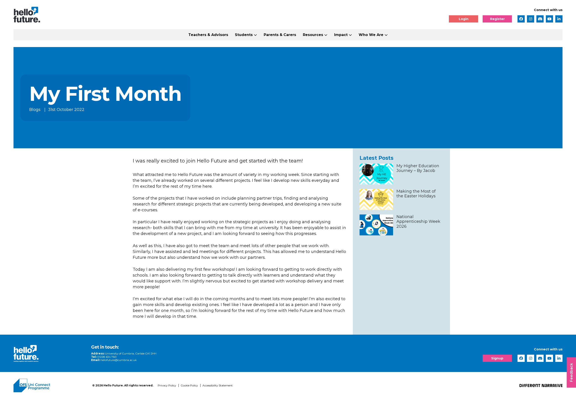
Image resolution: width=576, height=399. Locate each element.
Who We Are (371, 35)
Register (497, 19)
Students (244, 35)
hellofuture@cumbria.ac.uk (119, 360)
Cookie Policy (189, 385)
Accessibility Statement (217, 385)
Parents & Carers (280, 35)
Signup (497, 358)
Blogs (34, 109)
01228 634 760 (107, 356)
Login (463, 19)
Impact (341, 35)
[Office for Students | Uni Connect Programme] (50, 385)
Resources (313, 35)
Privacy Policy (167, 385)
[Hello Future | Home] (27, 15)
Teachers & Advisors (208, 35)
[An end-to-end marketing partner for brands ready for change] (541, 385)
